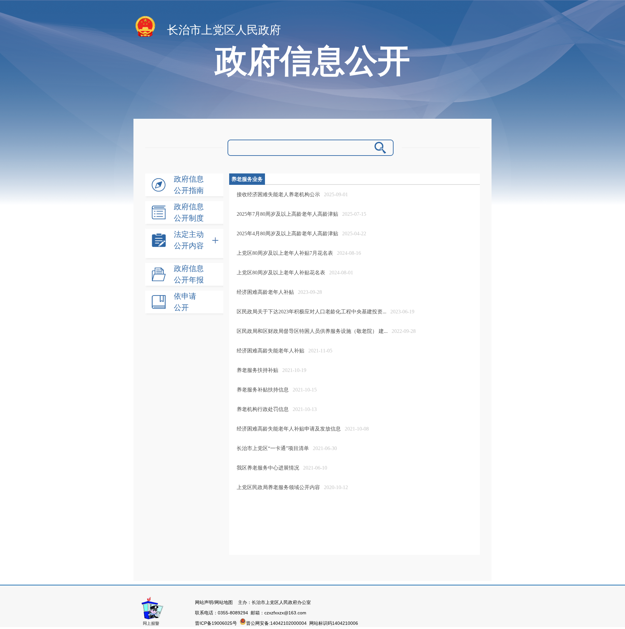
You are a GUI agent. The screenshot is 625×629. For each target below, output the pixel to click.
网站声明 (204, 602)
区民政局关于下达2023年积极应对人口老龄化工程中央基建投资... (311, 311)
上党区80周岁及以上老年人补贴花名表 (281, 272)
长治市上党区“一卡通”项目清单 (273, 448)
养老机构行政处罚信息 (263, 409)
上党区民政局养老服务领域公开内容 (278, 487)
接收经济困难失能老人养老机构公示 (278, 194)
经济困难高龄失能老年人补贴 (270, 350)
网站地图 (224, 602)
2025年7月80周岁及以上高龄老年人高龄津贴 (287, 214)
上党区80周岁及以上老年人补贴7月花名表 (285, 253)
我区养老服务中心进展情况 (268, 468)
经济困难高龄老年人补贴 (265, 292)
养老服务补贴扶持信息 (263, 389)
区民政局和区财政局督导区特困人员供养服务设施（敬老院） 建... (312, 331)
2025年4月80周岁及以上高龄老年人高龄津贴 (287, 233)
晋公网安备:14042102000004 (277, 623)
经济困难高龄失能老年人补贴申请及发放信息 (289, 428)
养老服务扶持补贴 (257, 370)
